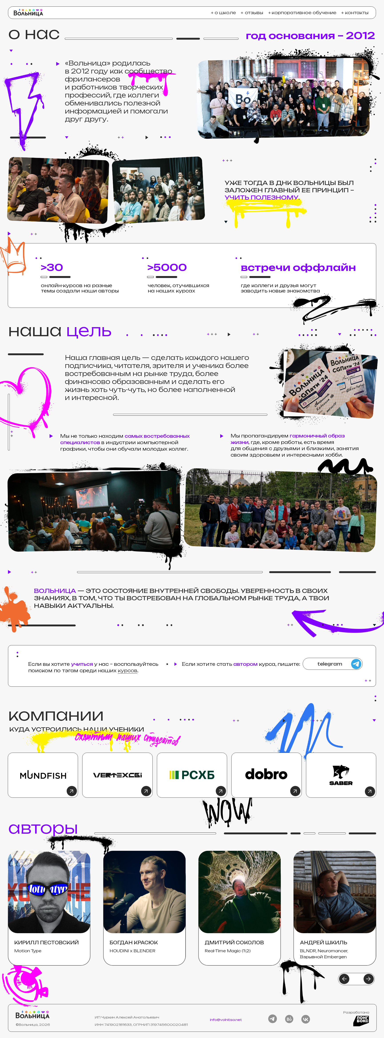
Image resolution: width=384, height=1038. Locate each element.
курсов (127, 670)
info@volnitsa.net (226, 1020)
